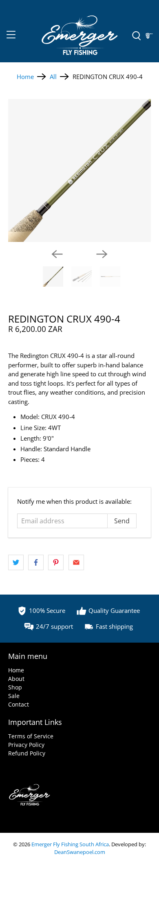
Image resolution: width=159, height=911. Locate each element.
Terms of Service (30, 736)
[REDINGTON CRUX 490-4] (79, 170)
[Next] (102, 254)
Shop (15, 687)
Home (25, 77)
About (16, 679)
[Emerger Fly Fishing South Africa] (79, 36)
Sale (14, 696)
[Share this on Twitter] (16, 562)
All (53, 77)
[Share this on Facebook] (36, 562)
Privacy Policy (26, 745)
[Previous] (57, 254)
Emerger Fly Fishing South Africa (70, 844)
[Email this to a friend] (76, 562)
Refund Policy (26, 753)
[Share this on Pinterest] (56, 562)
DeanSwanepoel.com (79, 852)
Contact (18, 704)
